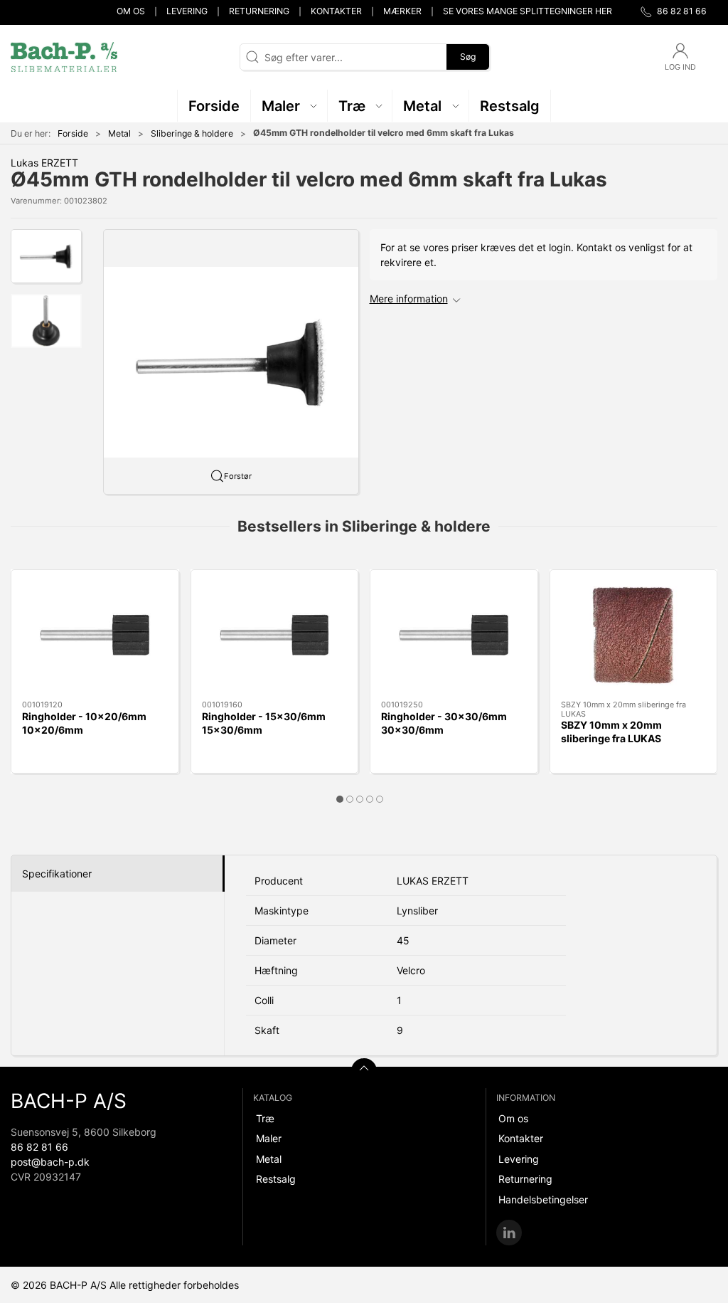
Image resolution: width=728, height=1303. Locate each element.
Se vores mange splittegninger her (527, 11)
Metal (119, 133)
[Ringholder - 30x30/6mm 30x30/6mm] (454, 635)
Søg (468, 56)
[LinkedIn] (509, 1232)
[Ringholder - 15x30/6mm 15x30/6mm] (275, 635)
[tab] (339, 799)
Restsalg (276, 1179)
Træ (265, 1118)
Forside (73, 133)
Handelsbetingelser (543, 1199)
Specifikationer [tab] (57, 873)
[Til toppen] (364, 1071)
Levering (187, 11)
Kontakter (336, 11)
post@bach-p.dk (50, 1162)
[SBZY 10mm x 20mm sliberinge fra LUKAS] (634, 635)
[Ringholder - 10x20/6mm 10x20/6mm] (95, 635)
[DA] (64, 56)
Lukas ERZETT (44, 163)
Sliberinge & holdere (192, 133)
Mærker (402, 11)
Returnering (259, 11)
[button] (289, 106)
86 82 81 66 (39, 1147)
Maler (269, 1138)
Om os (131, 11)
